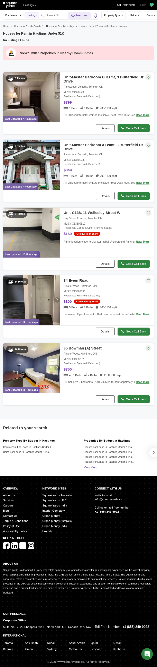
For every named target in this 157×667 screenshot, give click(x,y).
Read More (142, 114)
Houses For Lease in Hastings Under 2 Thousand (111, 447)
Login (143, 4)
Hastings (28, 5)
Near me (81, 15)
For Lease (11, 15)
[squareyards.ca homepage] (10, 5)
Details (105, 128)
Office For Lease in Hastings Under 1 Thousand (29, 452)
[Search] (42, 15)
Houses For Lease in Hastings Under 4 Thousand (111, 457)
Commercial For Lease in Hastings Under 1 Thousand (33, 447)
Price (133, 15)
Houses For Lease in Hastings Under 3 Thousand (111, 452)
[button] (151, 5)
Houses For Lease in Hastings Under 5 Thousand (111, 461)
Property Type (112, 15)
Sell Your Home (126, 4)
